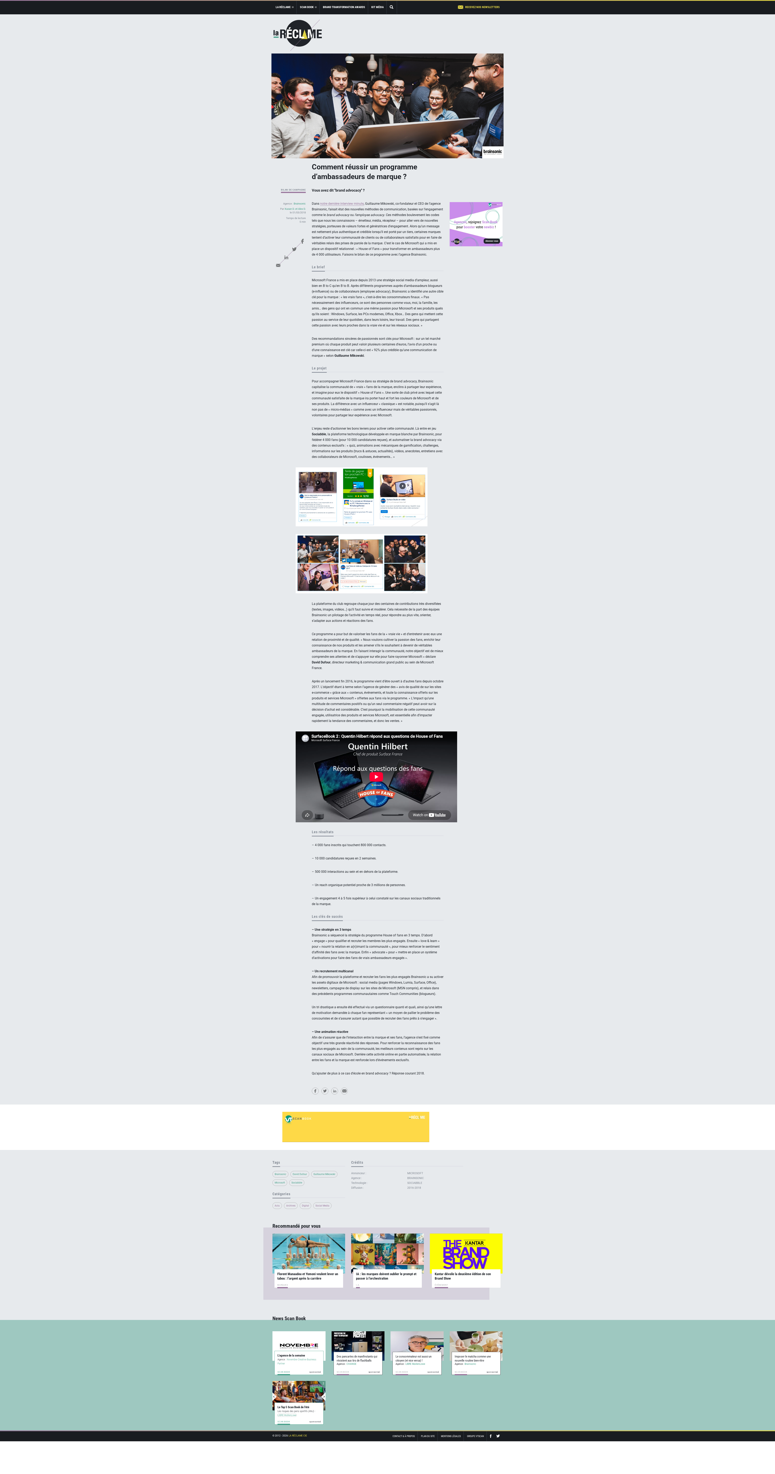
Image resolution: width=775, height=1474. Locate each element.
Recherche (392, 7)
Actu (277, 1205)
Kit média (377, 7)
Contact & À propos (404, 1436)
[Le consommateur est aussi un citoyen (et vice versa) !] (417, 1346)
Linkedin (286, 257)
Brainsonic (300, 203)
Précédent (274, 1396)
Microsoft (280, 1182)
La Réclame (297, 35)
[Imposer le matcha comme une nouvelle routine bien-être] (476, 1346)
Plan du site (428, 1436)
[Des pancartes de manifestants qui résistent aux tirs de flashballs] (358, 1346)
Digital (305, 1205)
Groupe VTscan (475, 1436)
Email (278, 265)
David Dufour (300, 1174)
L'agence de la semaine (291, 1355)
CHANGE (351, 1364)
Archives (290, 1205)
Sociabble (296, 1182)
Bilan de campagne (293, 190)
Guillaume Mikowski (324, 1174)
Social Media (322, 1205)
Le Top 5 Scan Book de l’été (293, 1403)
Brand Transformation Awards (344, 7)
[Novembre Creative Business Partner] (299, 1346)
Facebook (302, 241)
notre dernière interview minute (342, 204)
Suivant (323, 1396)
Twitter (294, 249)
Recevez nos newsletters (482, 7)
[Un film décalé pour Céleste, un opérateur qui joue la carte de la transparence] (299, 1395)
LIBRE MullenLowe (415, 1364)
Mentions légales (451, 1436)
